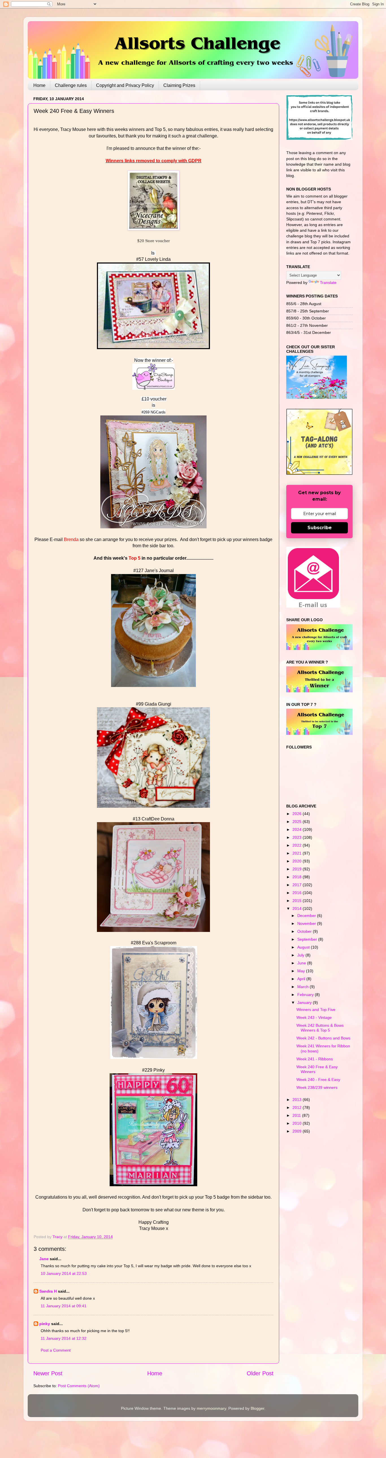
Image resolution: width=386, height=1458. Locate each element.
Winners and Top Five (315, 1009)
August (304, 947)
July (301, 955)
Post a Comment (56, 1350)
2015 (297, 900)
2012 (297, 1107)
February (306, 994)
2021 (297, 853)
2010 (297, 1123)
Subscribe (319, 527)
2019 (297, 869)
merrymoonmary (211, 1408)
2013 (297, 1099)
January (305, 1002)
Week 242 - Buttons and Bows (323, 1038)
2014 (297, 908)
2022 (297, 845)
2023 (297, 837)
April (301, 979)
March (303, 986)
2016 (297, 892)
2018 (297, 877)
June (302, 963)
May (301, 971)
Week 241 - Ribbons (314, 1059)
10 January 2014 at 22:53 (64, 1273)
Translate (328, 282)
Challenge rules (71, 85)
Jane (44, 1258)
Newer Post (47, 1373)
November (307, 923)
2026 (297, 813)
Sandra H (48, 1291)
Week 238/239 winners (316, 1087)
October (305, 931)
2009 (297, 1131)
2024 (297, 829)
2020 (297, 861)
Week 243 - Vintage (314, 1017)
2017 (297, 885)
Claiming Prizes (179, 85)
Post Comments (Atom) (79, 1385)
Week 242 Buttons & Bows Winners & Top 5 (320, 1027)
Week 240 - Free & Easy (318, 1079)
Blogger (257, 1408)
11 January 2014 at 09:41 (63, 1306)
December (307, 915)
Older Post (260, 1373)
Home (39, 85)
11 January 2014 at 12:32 (63, 1338)
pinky (44, 1323)
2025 (297, 821)
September (307, 939)
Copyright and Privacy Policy (125, 85)
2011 (297, 1115)
